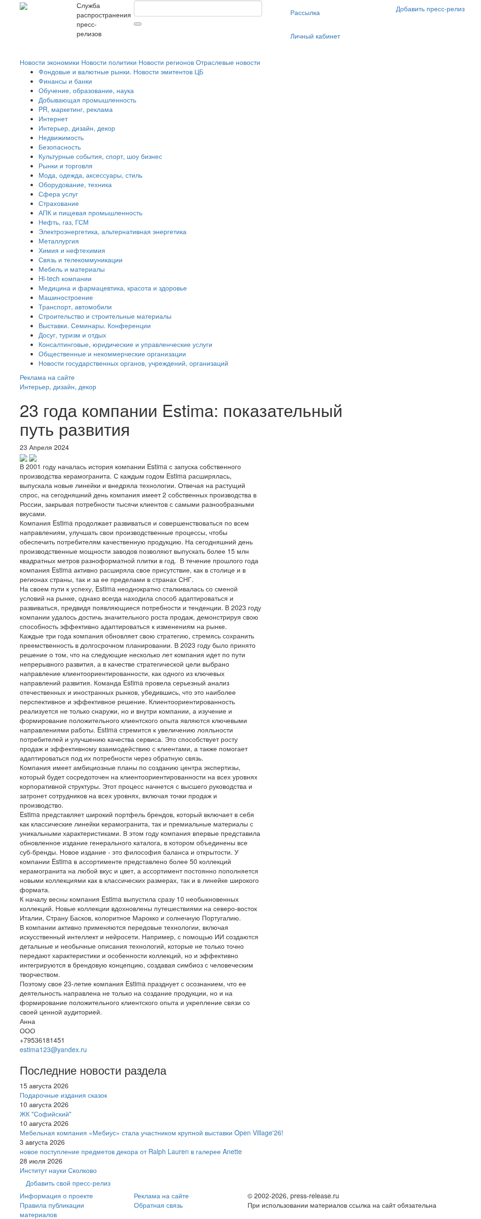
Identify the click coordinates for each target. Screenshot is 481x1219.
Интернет (53, 118)
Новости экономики (49, 62)
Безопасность (60, 146)
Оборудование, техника (75, 184)
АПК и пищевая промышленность (90, 212)
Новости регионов (166, 62)
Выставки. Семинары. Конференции (95, 325)
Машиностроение (66, 297)
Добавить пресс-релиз (430, 8)
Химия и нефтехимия (72, 250)
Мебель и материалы (72, 269)
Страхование (59, 203)
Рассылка (305, 12)
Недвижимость (61, 137)
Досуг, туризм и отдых (72, 334)
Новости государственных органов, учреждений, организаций (133, 363)
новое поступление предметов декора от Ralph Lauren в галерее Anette (131, 1151)
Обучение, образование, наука (86, 90)
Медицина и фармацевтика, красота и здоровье (113, 287)
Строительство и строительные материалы (105, 316)
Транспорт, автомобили (75, 306)
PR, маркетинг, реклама (76, 109)
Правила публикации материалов (52, 1209)
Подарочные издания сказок (63, 1095)
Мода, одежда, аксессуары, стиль (90, 175)
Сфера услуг (58, 193)
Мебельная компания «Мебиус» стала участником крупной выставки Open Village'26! (151, 1132)
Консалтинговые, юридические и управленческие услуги (125, 344)
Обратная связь (158, 1205)
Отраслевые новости (228, 62)
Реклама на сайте (47, 377)
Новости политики (109, 62)
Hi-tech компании (65, 278)
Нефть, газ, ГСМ (64, 222)
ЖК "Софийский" (45, 1113)
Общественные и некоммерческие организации (112, 353)
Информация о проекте (56, 1195)
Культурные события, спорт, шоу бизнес (100, 156)
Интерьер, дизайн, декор (77, 128)
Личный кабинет (315, 35)
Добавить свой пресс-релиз (68, 1183)
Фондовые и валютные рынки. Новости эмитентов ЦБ (121, 71)
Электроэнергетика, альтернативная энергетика (112, 231)
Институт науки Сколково (58, 1170)
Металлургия (59, 240)
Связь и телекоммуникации (81, 259)
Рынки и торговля (66, 165)
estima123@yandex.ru (53, 1049)
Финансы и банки (65, 81)
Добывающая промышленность (87, 99)
